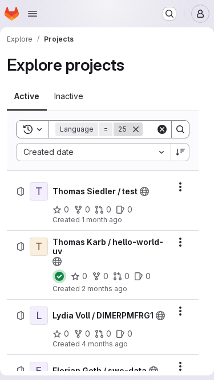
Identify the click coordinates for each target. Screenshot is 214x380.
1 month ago (102, 219)
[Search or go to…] (169, 14)
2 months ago (104, 288)
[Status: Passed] (59, 276)
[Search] (180, 129)
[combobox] (93, 152)
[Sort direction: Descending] (180, 152)
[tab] (27, 96)
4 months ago (105, 344)
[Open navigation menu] (32, 14)
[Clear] (162, 129)
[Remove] (136, 129)
